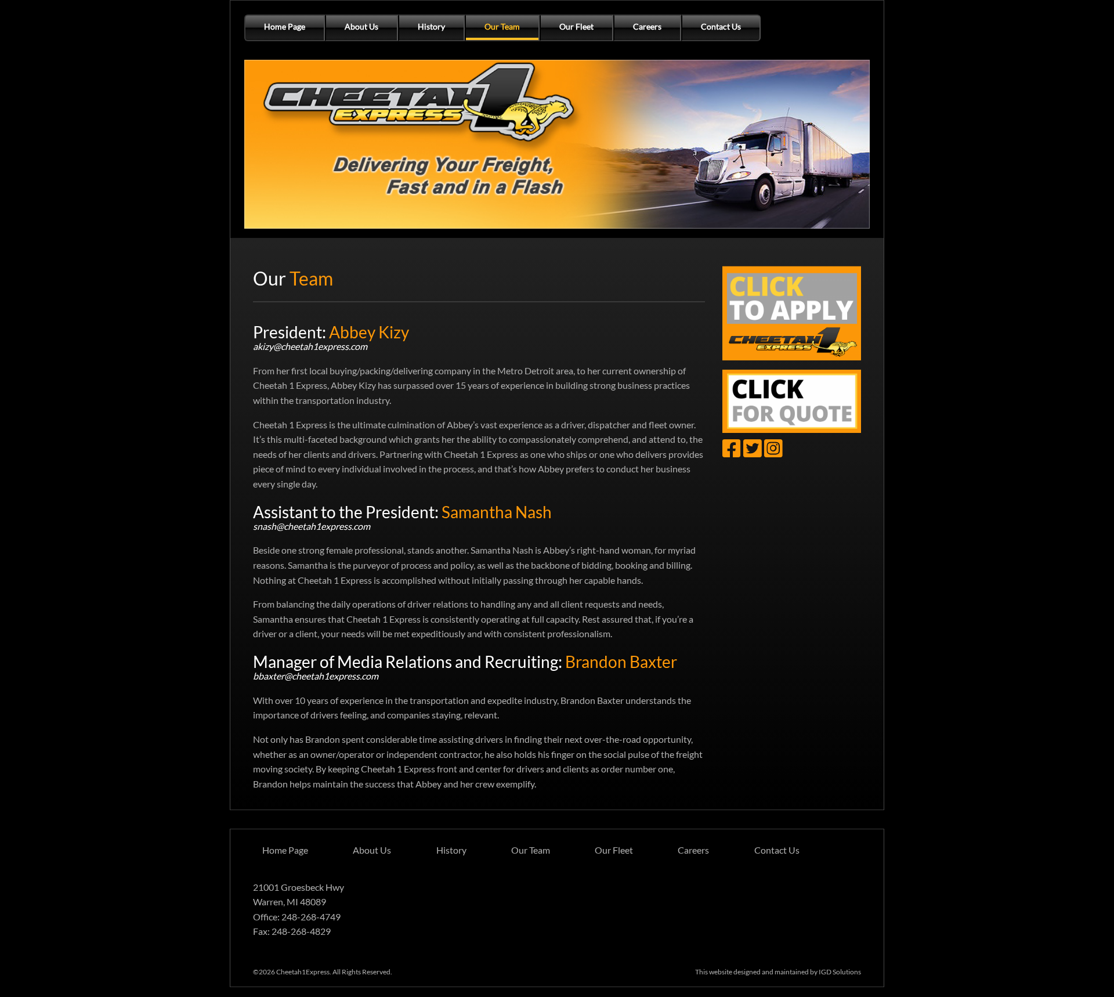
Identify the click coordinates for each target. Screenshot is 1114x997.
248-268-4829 (301, 931)
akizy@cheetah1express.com (310, 346)
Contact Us (721, 26)
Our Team (502, 26)
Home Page (284, 26)
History (431, 26)
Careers (647, 26)
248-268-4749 (311, 916)
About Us (361, 26)
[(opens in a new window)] (792, 313)
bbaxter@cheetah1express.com (315, 675)
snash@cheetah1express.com (311, 526)
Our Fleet (576, 26)
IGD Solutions (840, 971)
